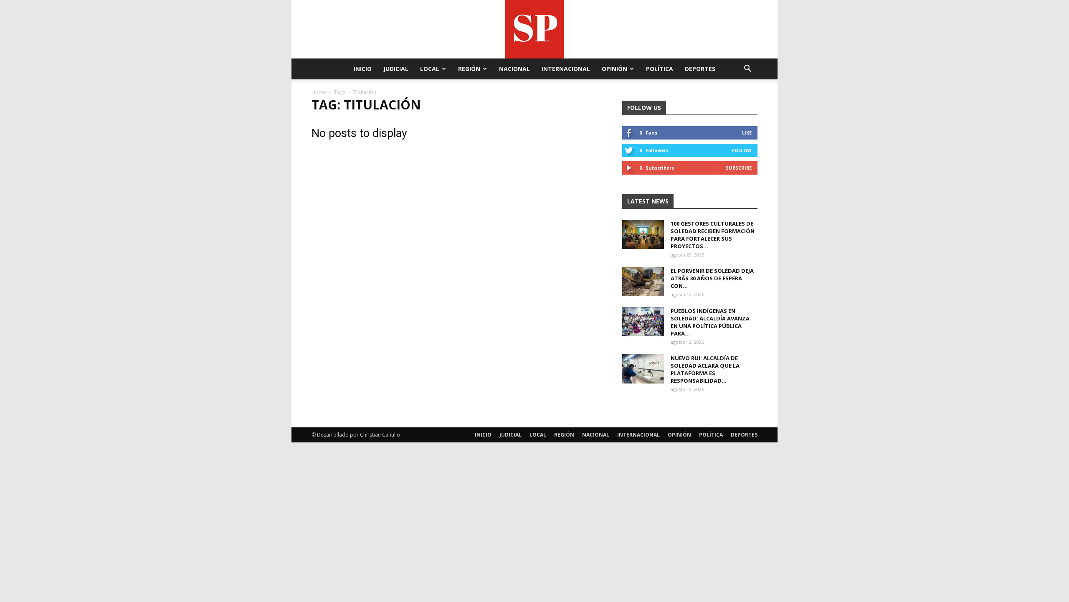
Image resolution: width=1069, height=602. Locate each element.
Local (429, 69)
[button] (747, 70)
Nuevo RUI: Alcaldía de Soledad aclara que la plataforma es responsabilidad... (705, 369)
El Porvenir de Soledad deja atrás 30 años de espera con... (712, 278)
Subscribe (739, 168)
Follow (742, 150)
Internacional (566, 69)
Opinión (614, 69)
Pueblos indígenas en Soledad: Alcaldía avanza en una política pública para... (710, 322)
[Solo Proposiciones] (534, 29)
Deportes (700, 69)
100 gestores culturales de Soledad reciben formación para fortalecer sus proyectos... (713, 235)
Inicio (363, 69)
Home (319, 92)
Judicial (395, 69)
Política (659, 69)
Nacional (514, 69)
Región (469, 69)
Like (747, 133)
